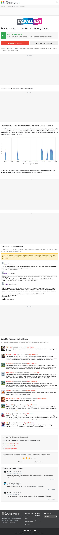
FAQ (26, 518)
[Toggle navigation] (57, 2)
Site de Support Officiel (11, 448)
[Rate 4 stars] (32, 458)
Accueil (3, 6)
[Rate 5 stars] (35, 458)
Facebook (37, 521)
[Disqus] (29, 280)
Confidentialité (29, 521)
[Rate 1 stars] (23, 458)
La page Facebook (10, 446)
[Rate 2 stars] (26, 458)
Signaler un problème (16, 43)
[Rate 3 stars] (29, 458)
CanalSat (16, 6)
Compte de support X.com (12, 443)
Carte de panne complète (45, 43)
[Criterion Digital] (29, 530)
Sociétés (9, 6)
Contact (27, 524)
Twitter (37, 518)
